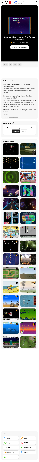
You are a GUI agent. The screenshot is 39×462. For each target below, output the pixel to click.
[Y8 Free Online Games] (8, 2)
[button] (6, 114)
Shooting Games (13, 117)
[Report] (15, 64)
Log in (24, 131)
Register (16, 131)
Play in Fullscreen (19, 47)
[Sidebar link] (2, 2)
